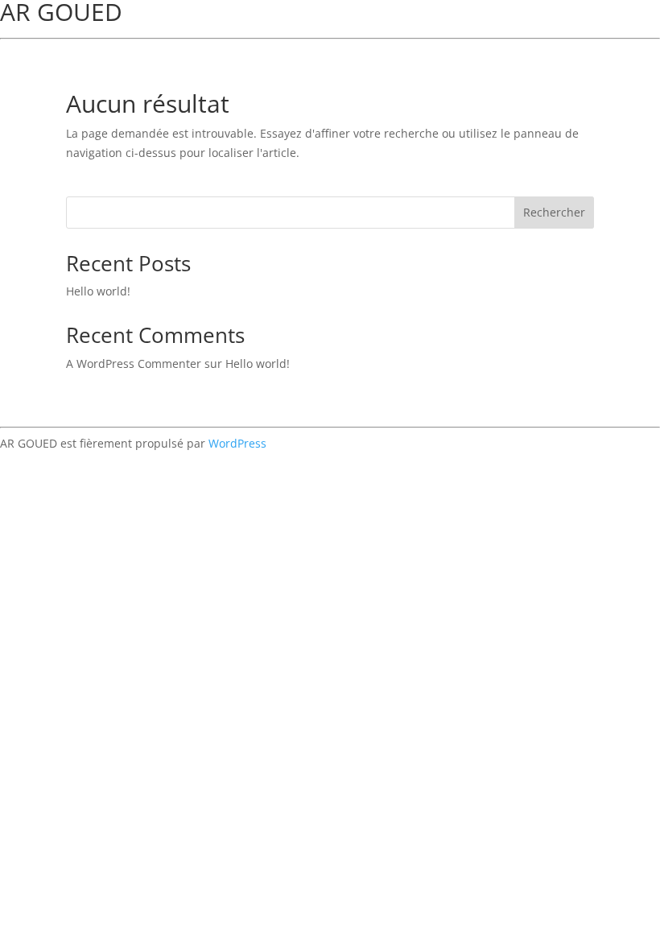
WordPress (237, 443)
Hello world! (98, 291)
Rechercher (554, 212)
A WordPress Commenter (133, 363)
